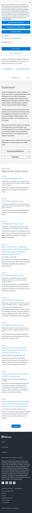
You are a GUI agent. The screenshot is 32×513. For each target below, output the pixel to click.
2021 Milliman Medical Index (12, 325)
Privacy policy (4, 495)
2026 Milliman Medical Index (12, 179)
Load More (16, 426)
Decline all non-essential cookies (16, 27)
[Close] (30, 2)
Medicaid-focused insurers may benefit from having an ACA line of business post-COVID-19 (14, 350)
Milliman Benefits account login (7, 488)
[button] (3, 483)
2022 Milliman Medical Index (12, 300)
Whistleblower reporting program (7, 497)
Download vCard (24, 69)
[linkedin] (6, 483)
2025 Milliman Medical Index (12, 201)
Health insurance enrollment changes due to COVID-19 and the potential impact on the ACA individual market (16, 403)
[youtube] (10, 483)
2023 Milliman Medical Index (12, 275)
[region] (16, 17)
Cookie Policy (7, 19)
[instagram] (14, 483)
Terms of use (4, 493)
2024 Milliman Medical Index (12, 224)
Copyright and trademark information (8, 491)
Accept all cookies (16, 31)
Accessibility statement (6, 502)
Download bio (9, 69)
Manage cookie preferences (16, 22)
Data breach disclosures (6, 500)
